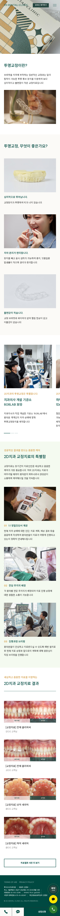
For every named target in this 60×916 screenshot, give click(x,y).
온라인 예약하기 (41, 5)
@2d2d (37, 893)
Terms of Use (10, 882)
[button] (7, 433)
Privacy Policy (26, 882)
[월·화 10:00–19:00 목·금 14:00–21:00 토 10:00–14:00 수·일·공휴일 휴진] (53, 909)
